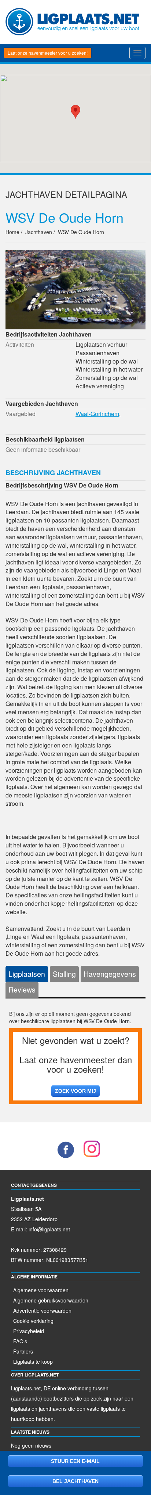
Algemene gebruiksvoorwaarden (50, 1300)
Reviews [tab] (22, 989)
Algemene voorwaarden (41, 1290)
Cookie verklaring (33, 1320)
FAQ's (20, 1341)
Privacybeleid (28, 1331)
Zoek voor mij (75, 1091)
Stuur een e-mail (75, 1461)
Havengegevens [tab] (110, 973)
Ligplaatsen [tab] (26, 973)
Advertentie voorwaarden (42, 1310)
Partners (23, 1351)
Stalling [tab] (64, 973)
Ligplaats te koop (33, 1361)
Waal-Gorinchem (97, 413)
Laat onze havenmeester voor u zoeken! (48, 53)
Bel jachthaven (75, 1481)
